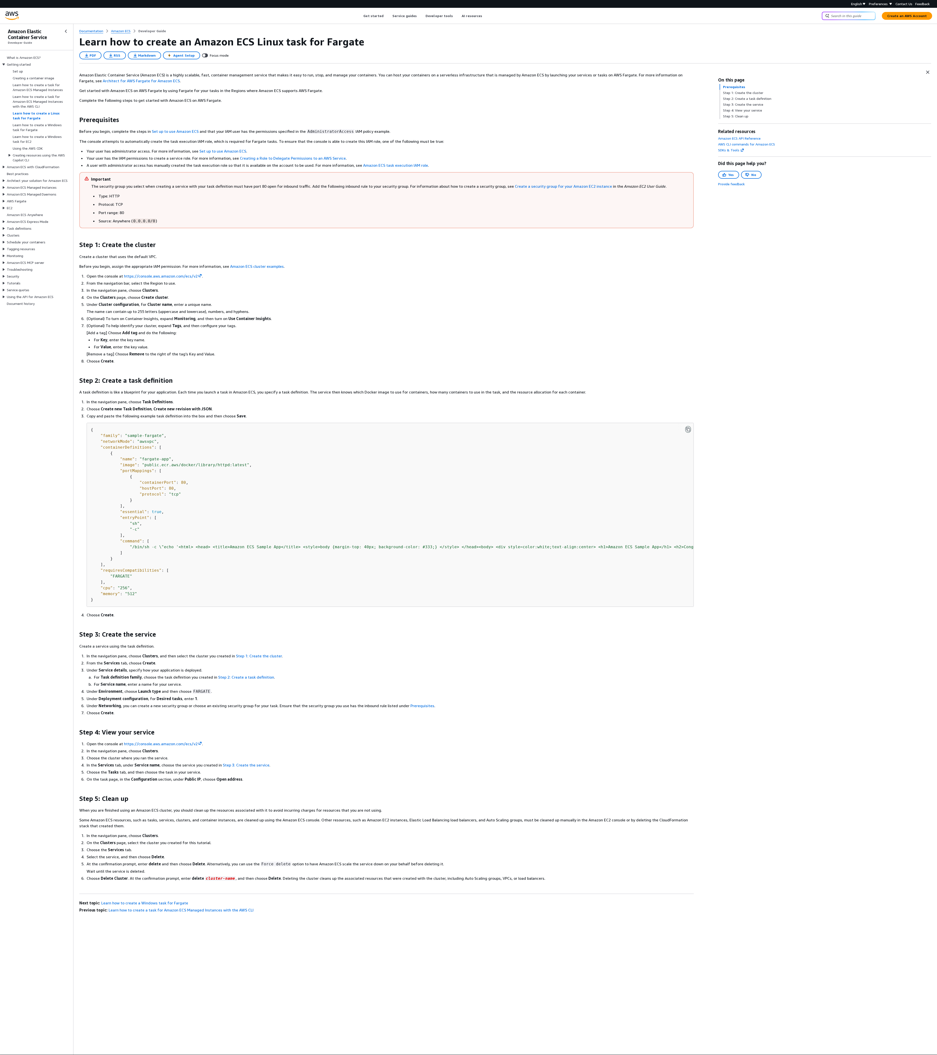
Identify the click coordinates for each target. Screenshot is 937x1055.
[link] (152, 31)
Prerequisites (422, 705)
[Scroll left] (360, 16)
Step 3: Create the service (246, 765)
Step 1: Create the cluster (259, 655)
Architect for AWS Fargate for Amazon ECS (141, 80)
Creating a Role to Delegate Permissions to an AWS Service (293, 158)
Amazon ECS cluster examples (257, 266)
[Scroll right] (486, 16)
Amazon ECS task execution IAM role (395, 165)
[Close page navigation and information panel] (927, 72)
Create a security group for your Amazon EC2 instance (563, 186)
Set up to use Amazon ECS (175, 131)
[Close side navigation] (65, 31)
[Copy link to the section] (75, 119)
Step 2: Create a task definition (246, 677)
